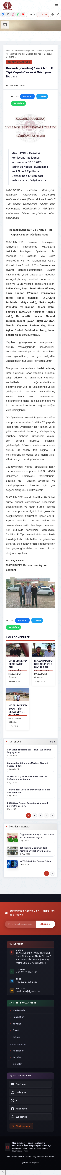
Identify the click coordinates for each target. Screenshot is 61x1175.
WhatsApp (19, 103)
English (31, 14)
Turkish (43, 14)
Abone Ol (45, 924)
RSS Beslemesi (23, 1126)
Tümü (51, 742)
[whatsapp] (17, 14)
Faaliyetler (18, 1017)
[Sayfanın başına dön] (3, 1172)
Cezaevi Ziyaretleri (44, 51)
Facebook (28, 96)
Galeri (16, 1030)
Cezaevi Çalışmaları (25, 51)
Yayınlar (17, 1023)
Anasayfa (10, 51)
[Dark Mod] (52, 14)
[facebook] (2, 14)
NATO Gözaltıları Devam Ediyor (35, 861)
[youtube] (22, 14)
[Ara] (58, 14)
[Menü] (56, 5)
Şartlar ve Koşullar (30, 1162)
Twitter (42, 96)
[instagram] (12, 14)
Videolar (17, 1064)
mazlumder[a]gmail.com (28, 991)
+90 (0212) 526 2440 (26, 972)
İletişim (16, 1037)
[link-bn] (30, 25)
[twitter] (7, 14)
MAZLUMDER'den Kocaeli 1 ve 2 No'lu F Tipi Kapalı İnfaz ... (45, 667)
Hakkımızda (19, 1010)
